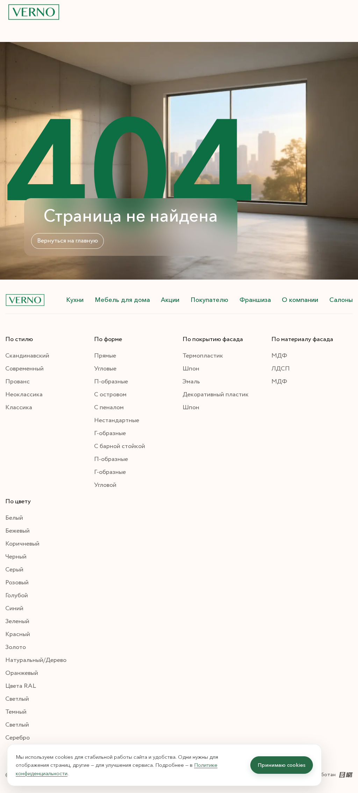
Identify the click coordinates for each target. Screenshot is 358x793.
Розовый (17, 582)
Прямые (105, 355)
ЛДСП (280, 368)
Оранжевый (21, 673)
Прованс (17, 381)
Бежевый (17, 530)
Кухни (75, 300)
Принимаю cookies (282, 765)
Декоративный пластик (215, 394)
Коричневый (22, 543)
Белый (14, 517)
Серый (14, 569)
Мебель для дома (122, 300)
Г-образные (110, 433)
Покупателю (209, 300)
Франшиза (255, 300)
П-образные (111, 381)
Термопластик (202, 355)
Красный (17, 634)
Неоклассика (24, 394)
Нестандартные (116, 420)
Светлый (17, 699)
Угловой (105, 485)
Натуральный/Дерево (35, 660)
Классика (18, 407)
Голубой (16, 595)
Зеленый (17, 621)
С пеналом (109, 407)
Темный (16, 711)
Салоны (341, 300)
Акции (170, 300)
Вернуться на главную (67, 240)
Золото (15, 647)
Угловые (105, 368)
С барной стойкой (119, 446)
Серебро (17, 737)
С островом (110, 394)
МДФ (279, 355)
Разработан (321, 775)
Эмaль (191, 381)
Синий (14, 608)
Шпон (190, 368)
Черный (16, 556)
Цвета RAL (20, 686)
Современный (24, 368)
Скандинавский (27, 355)
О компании (300, 300)
